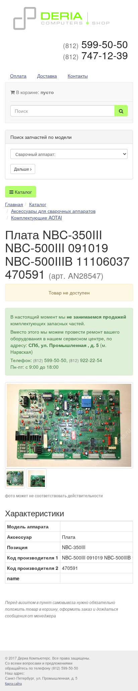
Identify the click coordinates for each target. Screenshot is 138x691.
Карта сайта (13, 683)
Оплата (18, 75)
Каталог (22, 191)
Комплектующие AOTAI (36, 217)
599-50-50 (95, 44)
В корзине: (34, 92)
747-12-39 (95, 55)
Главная (14, 204)
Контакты (78, 75)
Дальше (22, 169)
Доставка (47, 75)
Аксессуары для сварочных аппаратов (53, 210)
